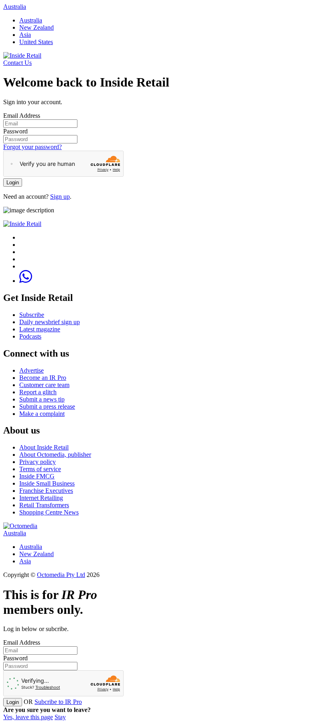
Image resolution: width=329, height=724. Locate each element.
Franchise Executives (46, 490)
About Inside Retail (44, 447)
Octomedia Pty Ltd (61, 574)
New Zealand (36, 27)
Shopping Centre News (49, 512)
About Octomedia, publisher (55, 454)
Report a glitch (38, 392)
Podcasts (30, 336)
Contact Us (17, 62)
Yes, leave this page (28, 717)
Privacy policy (37, 461)
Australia (14, 6)
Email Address (21, 115)
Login (12, 182)
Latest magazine (39, 329)
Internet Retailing (41, 497)
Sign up (60, 196)
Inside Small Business (47, 483)
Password (15, 131)
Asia (25, 34)
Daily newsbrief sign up (49, 322)
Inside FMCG (37, 476)
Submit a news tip (42, 399)
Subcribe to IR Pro (58, 701)
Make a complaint (42, 413)
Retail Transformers (44, 505)
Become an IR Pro (42, 377)
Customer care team (44, 384)
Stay (60, 717)
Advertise (31, 370)
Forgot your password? (32, 146)
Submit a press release (47, 406)
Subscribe (31, 314)
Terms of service (40, 469)
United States (36, 41)
